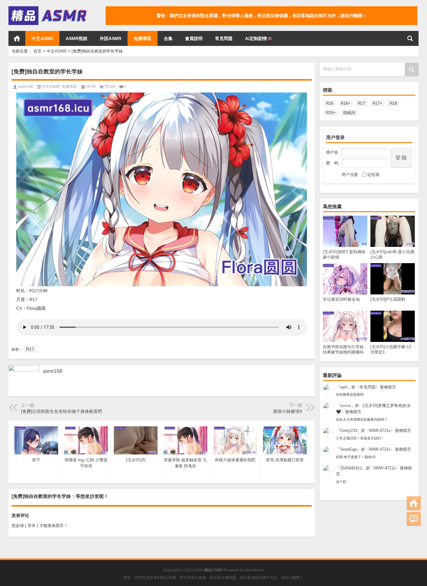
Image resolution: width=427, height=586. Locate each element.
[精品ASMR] (48, 8)
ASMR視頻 (76, 38)
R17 (361, 103)
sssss (345, 405)
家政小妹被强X (287, 411)
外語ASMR (110, 38)
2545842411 (351, 468)
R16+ (345, 103)
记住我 (373, 174)
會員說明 (194, 38)
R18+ (331, 112)
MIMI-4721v (380, 430)
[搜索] (410, 38)
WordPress (254, 570)
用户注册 (350, 174)
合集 (168, 38)
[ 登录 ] (31, 525)
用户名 (332, 152)
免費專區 (142, 38)
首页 (16, 38)
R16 (329, 103)
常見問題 (224, 38)
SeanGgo (348, 449)
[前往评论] (414, 519)
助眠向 (349, 112)
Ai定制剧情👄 (258, 38)
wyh (343, 387)
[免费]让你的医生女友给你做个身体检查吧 (61, 411)
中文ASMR (42, 38)
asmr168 (25, 86)
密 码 (332, 163)
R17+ (377, 103)
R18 (393, 103)
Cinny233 (348, 430)
